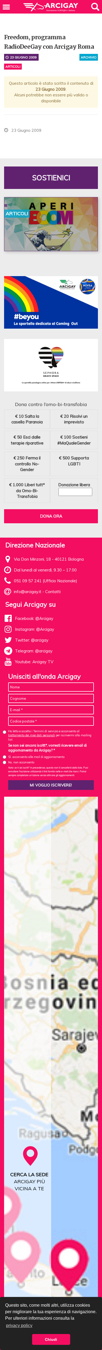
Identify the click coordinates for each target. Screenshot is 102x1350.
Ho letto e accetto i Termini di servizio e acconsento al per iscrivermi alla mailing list (49, 735)
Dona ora (51, 516)
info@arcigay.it (27, 591)
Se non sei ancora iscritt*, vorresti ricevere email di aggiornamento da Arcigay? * (47, 747)
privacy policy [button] (19, 1325)
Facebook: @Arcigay (34, 618)
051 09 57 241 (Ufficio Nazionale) (45, 580)
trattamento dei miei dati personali (31, 735)
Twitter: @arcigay (31, 640)
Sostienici (51, 177)
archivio (89, 57)
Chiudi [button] (51, 1339)
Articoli (12, 66)
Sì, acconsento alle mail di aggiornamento (36, 757)
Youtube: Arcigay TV (34, 661)
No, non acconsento (21, 762)
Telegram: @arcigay (33, 650)
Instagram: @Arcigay (34, 629)
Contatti (53, 591)
